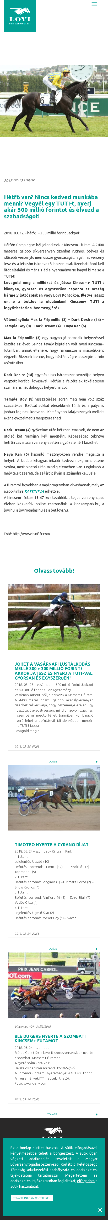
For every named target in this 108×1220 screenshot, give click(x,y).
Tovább (52, 761)
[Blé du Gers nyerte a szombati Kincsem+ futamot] (54, 985)
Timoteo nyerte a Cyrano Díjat (52, 844)
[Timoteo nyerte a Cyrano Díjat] (54, 797)
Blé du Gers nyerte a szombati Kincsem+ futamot (50, 1038)
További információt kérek (31, 1198)
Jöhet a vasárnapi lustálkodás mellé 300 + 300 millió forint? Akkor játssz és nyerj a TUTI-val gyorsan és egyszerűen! (54, 671)
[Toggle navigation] (94, 4)
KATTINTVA (34, 491)
